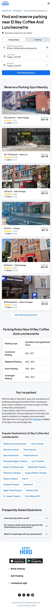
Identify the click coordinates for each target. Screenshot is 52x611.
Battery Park (32, 490)
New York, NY (6, 11)
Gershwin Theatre (12, 473)
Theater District (30, 455)
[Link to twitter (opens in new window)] (28, 595)
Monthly (38, 40)
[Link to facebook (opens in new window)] (19, 595)
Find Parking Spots (26, 72)
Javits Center (37, 443)
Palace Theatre (10, 478)
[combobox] (26, 47)
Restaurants (17, 11)
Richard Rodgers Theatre (15, 461)
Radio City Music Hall (13, 467)
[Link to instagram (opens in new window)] (23, 595)
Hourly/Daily (14, 40)
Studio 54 (28, 484)
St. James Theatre (11, 496)
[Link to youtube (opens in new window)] (32, 595)
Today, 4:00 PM (14, 65)
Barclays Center (11, 449)
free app (37, 419)
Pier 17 (25, 478)
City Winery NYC (33, 496)
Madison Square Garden (15, 443)
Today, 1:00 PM (14, 57)
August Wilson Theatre (36, 473)
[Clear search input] (47, 47)
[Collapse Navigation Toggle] (48, 3)
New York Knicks (11, 455)
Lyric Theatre (38, 461)
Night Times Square (12, 490)
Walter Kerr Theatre (37, 467)
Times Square (29, 449)
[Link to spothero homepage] (26, 551)
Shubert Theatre (11, 484)
